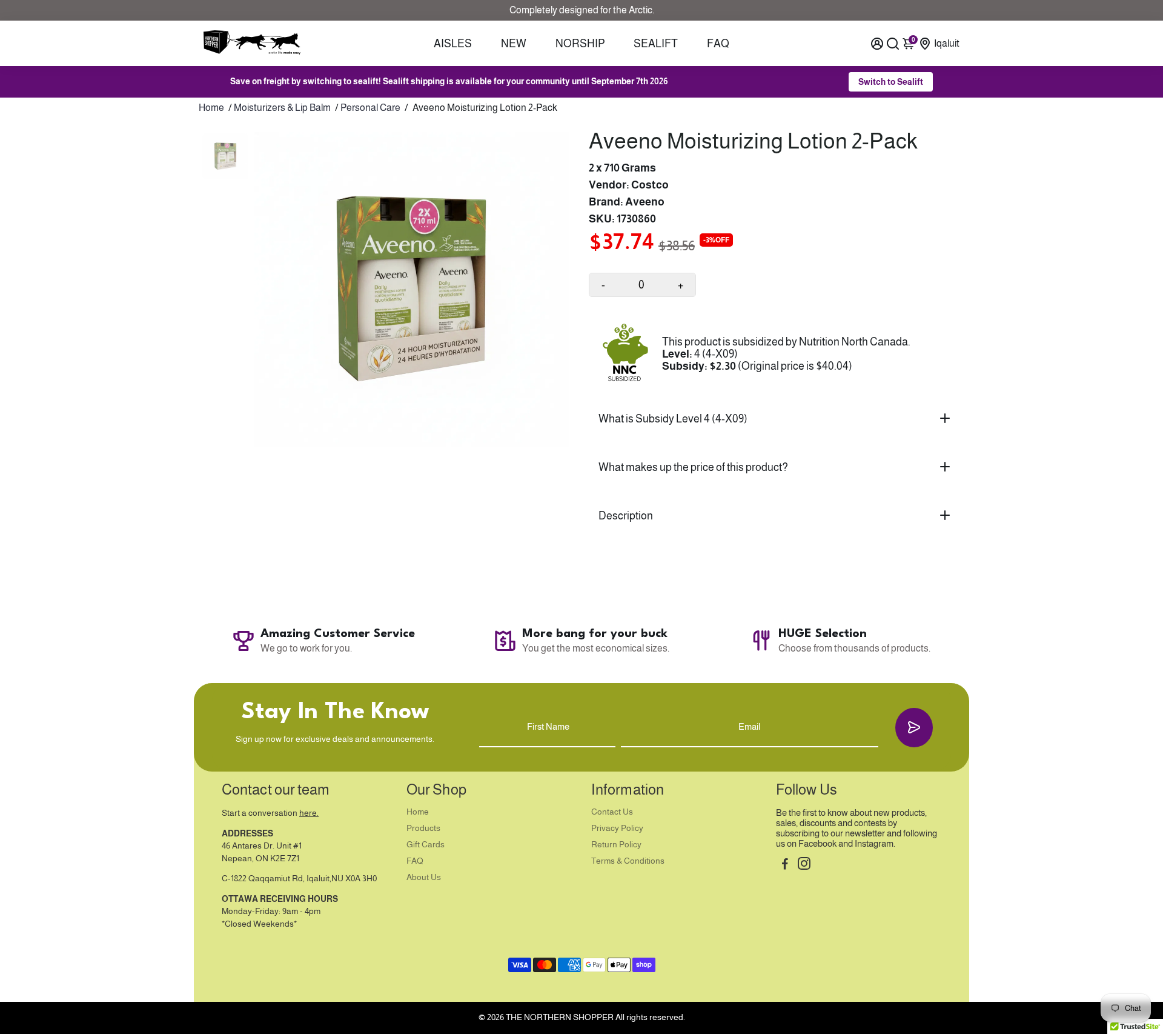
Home (211, 107)
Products (423, 828)
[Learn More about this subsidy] (625, 354)
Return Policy (616, 844)
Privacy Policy (617, 828)
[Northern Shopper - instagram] (804, 865)
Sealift (656, 44)
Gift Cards (425, 844)
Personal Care (370, 107)
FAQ (718, 44)
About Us (423, 877)
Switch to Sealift (890, 82)
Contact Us (612, 811)
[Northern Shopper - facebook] (785, 865)
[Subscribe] (914, 727)
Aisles (453, 44)
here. (309, 813)
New (513, 44)
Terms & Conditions (627, 861)
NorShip (580, 44)
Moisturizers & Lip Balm (282, 107)
